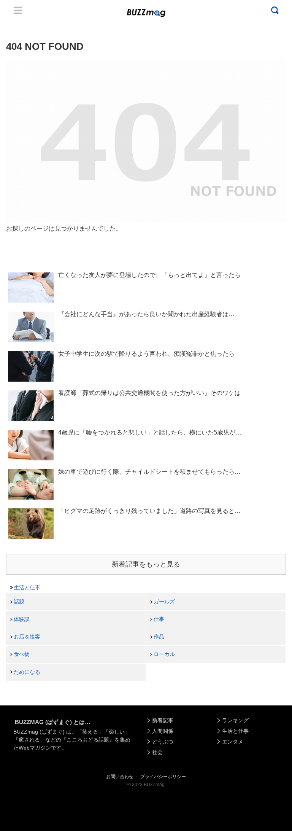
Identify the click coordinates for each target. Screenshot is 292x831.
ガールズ (164, 602)
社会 (157, 752)
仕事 (159, 619)
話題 (19, 602)
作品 (159, 637)
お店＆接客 (27, 637)
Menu (18, 10)
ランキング (235, 720)
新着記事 (162, 720)
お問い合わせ (119, 776)
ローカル (164, 654)
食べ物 (22, 654)
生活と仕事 (27, 587)
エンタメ (232, 742)
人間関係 (162, 731)
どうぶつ (162, 742)
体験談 (22, 619)
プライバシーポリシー (163, 776)
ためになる (27, 672)
